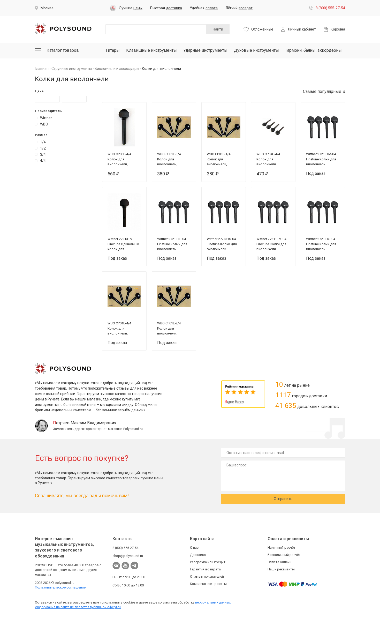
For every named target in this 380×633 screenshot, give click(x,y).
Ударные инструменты (205, 50)
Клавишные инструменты (151, 50)
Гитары (113, 50)
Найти (218, 29)
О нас (194, 547)
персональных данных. (213, 602)
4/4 (43, 161)
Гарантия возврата (205, 569)
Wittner (46, 118)
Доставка (198, 555)
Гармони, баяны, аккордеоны (313, 50)
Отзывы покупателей (207, 576)
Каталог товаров (63, 50)
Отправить (283, 499)
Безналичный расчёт (284, 555)
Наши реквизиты (281, 569)
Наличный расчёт (281, 547)
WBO (44, 124)
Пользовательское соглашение (60, 587)
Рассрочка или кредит (207, 562)
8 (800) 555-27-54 (330, 8)
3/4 (43, 154)
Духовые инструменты (256, 50)
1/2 (43, 148)
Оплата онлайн (279, 562)
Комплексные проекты (208, 584)
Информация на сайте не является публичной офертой (78, 607)
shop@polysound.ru (127, 556)
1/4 (43, 142)
